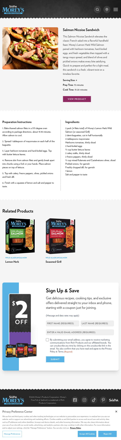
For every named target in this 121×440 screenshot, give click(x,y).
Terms (60, 351)
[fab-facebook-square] (75, 400)
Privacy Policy (75, 428)
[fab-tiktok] (93, 400)
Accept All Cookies (87, 434)
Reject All (107, 434)
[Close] (116, 411)
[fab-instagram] (84, 400)
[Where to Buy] (106, 9)
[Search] (97, 9)
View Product (77, 99)
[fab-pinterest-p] (103, 400)
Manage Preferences (12, 434)
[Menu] (116, 9)
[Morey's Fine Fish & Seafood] (13, 9)
